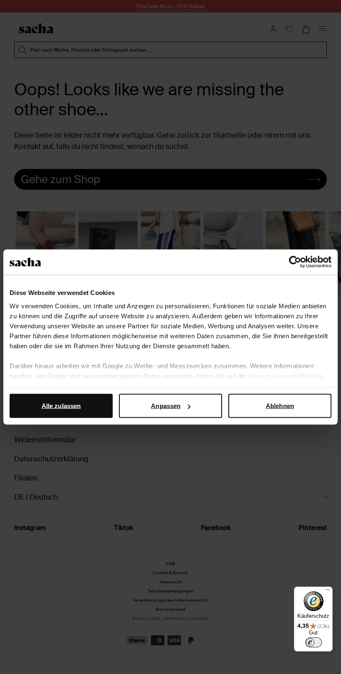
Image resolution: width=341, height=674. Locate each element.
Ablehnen (280, 405)
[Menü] (328, 592)
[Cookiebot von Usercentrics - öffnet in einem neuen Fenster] (295, 262)
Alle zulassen (61, 405)
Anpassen (165, 405)
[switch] (313, 642)
